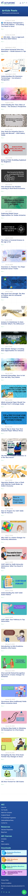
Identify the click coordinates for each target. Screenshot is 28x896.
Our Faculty (4, 810)
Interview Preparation (7, 829)
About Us (3, 807)
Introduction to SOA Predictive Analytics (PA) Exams (12, 647)
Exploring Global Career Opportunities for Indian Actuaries (13, 214)
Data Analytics (5, 844)
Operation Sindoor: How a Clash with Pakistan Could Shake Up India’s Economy (12, 484)
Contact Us (4, 823)
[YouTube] (9, 892)
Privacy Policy (5, 880)
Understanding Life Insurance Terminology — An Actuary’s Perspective (11, 78)
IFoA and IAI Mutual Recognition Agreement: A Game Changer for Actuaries (13, 674)
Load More (14, 791)
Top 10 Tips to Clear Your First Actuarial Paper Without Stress (12, 430)
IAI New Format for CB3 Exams (12, 781)
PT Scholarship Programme (8, 817)
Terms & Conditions (6, 883)
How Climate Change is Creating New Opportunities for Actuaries (12, 349)
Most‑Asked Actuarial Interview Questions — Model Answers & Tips (13, 50)
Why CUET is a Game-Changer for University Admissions (13, 538)
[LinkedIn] (6, 892)
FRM (2, 841)
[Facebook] (1, 892)
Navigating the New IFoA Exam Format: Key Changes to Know (12, 755)
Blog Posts (4, 832)
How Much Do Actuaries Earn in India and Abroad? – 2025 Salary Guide (13, 133)
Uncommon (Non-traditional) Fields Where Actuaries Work (13, 702)
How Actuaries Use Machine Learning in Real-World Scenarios (13, 187)
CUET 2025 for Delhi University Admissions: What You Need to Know (12, 566)
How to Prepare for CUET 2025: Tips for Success (12, 511)
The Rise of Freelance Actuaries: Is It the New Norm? (13, 456)
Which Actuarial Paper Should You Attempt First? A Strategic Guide (13, 403)
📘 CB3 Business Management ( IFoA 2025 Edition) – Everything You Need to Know (12, 24)
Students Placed (5, 815)
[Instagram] (3, 892)
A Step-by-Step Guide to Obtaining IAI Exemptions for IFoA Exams (13, 729)
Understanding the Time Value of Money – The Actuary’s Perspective (13, 105)
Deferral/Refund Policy (7, 820)
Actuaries (3, 839)
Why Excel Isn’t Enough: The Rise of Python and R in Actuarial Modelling (13, 295)
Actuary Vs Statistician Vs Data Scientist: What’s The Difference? (12, 323)
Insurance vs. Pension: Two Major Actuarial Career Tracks (13, 267)
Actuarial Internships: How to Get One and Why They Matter (13, 376)
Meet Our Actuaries (6, 812)
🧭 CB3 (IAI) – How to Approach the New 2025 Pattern (12, 38)
